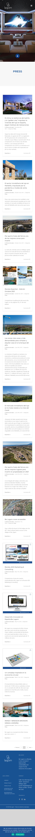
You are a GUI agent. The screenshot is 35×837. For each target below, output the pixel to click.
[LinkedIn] (24, 799)
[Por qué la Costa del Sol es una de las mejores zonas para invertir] (17, 224)
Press (15, 128)
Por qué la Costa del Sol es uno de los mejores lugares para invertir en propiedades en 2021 (17, 469)
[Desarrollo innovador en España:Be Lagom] (17, 603)
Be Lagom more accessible (15, 519)
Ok (13, 834)
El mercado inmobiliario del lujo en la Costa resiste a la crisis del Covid (17, 408)
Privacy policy (20, 834)
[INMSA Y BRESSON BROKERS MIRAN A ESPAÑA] (17, 709)
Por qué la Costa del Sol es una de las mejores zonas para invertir (16, 238)
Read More (7, 153)
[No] (33, 831)
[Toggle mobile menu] (31, 6)
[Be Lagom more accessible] (17, 507)
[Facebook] (19, 799)
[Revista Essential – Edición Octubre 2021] (17, 275)
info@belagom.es (27, 785)
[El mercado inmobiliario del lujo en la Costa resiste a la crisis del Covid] (17, 394)
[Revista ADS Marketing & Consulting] (17, 553)
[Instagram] (22, 799)
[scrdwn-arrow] (17, 54)
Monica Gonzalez (10, 127)
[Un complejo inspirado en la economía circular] (17, 659)
